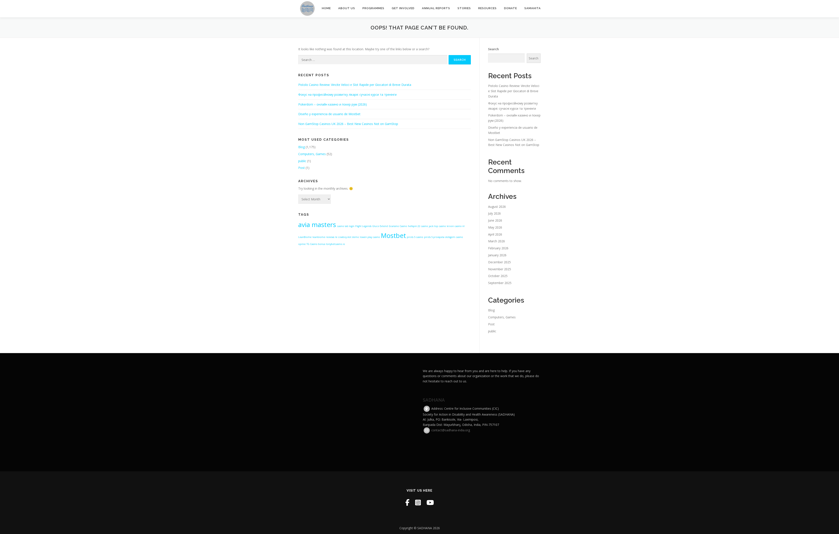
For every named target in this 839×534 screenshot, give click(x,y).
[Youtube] (430, 502)
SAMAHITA (532, 8)
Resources (487, 8)
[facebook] (407, 502)
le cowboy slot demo (347, 237)
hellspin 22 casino (418, 226)
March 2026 (496, 241)
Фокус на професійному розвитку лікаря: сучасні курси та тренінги (347, 94)
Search (493, 49)
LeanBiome (305, 237)
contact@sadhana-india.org (450, 430)
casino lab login (345, 226)
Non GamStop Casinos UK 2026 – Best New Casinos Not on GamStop (348, 124)
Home (326, 8)
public (302, 161)
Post (301, 168)
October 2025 (498, 276)
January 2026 (497, 255)
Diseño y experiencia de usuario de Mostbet (329, 114)
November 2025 (499, 269)
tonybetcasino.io (335, 244)
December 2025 (499, 262)
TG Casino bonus (316, 244)
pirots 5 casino (415, 237)
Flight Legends (363, 226)
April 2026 (495, 234)
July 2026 (494, 213)
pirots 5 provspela (434, 237)
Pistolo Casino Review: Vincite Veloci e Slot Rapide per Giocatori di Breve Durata (354, 85)
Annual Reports (436, 8)
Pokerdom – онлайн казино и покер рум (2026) (332, 104)
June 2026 (495, 220)
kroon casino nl (456, 226)
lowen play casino (370, 237)
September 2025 (499, 283)
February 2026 (498, 248)
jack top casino (437, 226)
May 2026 (495, 227)
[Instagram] (418, 502)
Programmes (373, 8)
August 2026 (497, 207)
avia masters (317, 224)
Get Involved (403, 8)
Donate (510, 8)
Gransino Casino (398, 226)
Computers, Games (312, 154)
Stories (464, 8)
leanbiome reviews (323, 237)
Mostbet (393, 235)
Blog (301, 147)
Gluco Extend (380, 226)
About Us (346, 8)
